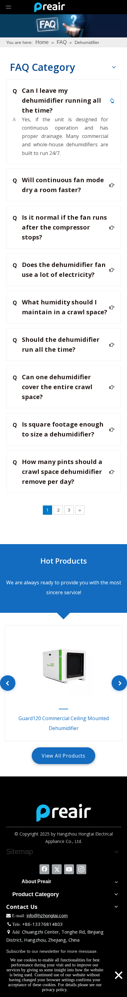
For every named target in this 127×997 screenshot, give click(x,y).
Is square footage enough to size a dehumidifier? (58, 429)
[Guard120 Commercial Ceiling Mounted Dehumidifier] (63, 666)
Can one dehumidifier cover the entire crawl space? (52, 387)
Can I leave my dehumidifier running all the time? (57, 100)
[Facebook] (44, 869)
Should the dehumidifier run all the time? (56, 344)
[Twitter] (57, 869)
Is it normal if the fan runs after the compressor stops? (60, 227)
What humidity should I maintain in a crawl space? (60, 307)
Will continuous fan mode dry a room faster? (58, 185)
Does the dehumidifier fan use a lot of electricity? (59, 269)
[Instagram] (81, 869)
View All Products (63, 755)
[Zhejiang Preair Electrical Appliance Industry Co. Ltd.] (63, 813)
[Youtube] (69, 869)
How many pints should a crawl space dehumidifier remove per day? (57, 472)
